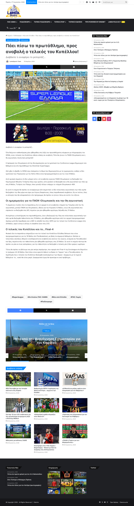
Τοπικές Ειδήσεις (75, 22)
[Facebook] (19, 67)
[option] (46, 340)
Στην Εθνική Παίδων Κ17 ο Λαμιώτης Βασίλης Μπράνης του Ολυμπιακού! (62, 2)
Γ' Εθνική (47, 333)
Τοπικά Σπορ (59, 22)
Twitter (93, 468)
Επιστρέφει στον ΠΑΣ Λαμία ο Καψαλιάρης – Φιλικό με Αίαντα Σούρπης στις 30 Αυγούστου (45, 448)
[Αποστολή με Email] (73, 67)
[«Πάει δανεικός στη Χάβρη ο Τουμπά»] (80, 490)
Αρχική (9, 35)
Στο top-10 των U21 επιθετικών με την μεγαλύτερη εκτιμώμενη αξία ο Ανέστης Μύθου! (18, 416)
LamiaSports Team (15, 61)
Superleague (18, 297)
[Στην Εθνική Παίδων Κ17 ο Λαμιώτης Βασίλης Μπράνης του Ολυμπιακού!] (54, 482)
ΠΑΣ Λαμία (11, 22)
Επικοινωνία (124, 502)
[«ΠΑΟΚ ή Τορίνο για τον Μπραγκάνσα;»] (74, 431)
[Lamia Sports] (13, 11)
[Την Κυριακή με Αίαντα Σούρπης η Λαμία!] (54, 490)
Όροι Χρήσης (114, 502)
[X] (46, 67)
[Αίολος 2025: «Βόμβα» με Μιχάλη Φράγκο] (67, 490)
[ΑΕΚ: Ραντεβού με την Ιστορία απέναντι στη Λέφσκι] (18, 379)
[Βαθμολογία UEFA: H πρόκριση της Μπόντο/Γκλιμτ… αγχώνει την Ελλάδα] (46, 379)
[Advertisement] (88, 11)
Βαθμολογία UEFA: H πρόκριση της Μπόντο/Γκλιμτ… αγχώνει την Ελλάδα (46, 390)
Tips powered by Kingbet (95, 22)
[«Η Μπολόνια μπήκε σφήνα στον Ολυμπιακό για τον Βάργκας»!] (74, 379)
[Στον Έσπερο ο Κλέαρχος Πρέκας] (67, 474)
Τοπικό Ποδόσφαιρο (42, 22)
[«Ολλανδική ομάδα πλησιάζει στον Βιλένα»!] (46, 405)
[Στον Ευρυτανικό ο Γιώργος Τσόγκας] (67, 482)
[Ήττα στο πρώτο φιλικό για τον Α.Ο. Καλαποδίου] (54, 474)
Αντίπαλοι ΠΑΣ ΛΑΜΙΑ (38, 297)
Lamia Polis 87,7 (116, 22)
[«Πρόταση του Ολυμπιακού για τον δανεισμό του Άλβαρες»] (74, 405)
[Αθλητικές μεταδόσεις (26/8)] (18, 431)
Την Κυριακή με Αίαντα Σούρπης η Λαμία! (46, 341)
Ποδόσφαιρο (25, 22)
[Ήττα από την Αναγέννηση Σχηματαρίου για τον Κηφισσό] (80, 482)
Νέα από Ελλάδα (28, 35)
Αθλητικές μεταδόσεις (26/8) (16, 440)
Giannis (36, 502)
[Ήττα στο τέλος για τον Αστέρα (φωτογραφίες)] (80, 474)
